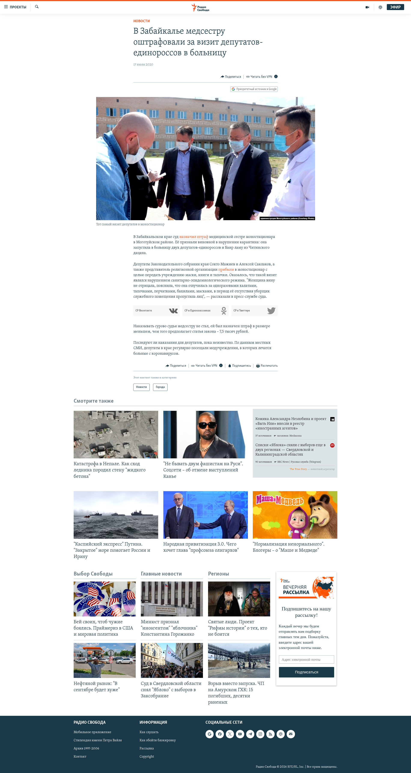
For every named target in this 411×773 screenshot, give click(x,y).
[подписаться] (291, 734)
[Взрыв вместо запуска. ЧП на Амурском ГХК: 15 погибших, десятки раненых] (239, 660)
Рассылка (147, 748)
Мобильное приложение (92, 732)
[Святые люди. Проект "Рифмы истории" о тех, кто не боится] (239, 599)
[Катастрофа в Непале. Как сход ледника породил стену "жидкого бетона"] (116, 434)
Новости (141, 21)
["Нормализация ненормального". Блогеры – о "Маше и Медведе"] (295, 515)
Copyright (147, 756)
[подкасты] (380, 7)
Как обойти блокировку (158, 740)
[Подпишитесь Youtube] (240, 734)
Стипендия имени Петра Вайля (98, 740)
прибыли (226, 270)
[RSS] (270, 734)
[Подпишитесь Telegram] (250, 734)
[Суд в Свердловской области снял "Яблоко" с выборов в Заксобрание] (172, 660)
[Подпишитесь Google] (210, 734)
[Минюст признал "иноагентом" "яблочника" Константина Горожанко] (172, 599)
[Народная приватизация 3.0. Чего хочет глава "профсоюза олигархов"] (205, 515)
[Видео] (367, 7)
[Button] (231, 77)
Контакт (80, 756)
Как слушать (149, 732)
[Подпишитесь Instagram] (260, 734)
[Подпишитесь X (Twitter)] (230, 734)
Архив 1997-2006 (86, 748)
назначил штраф (193, 237)
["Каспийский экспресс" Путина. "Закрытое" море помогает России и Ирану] (116, 515)
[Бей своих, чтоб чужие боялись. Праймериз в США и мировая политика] (105, 599)
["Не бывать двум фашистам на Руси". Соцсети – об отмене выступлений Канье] (205, 434)
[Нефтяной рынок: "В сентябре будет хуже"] (105, 660)
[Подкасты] (281, 734)
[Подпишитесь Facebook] (220, 734)
